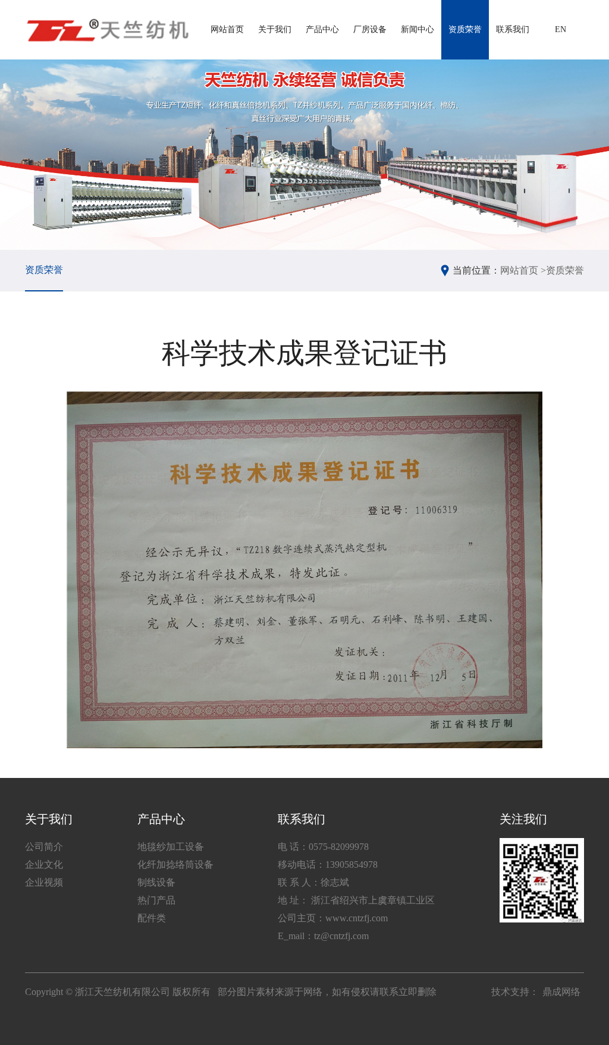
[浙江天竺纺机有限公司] (107, 30)
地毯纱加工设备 (170, 847)
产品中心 (322, 29)
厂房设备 (370, 29)
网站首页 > (523, 270)
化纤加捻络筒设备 (175, 864)
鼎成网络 (561, 992)
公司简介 (44, 847)
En (560, 29)
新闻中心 (417, 29)
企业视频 (44, 882)
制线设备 (156, 882)
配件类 (151, 918)
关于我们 (274, 29)
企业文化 (44, 864)
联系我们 (512, 29)
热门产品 (156, 900)
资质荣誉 (465, 29)
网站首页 (227, 29)
